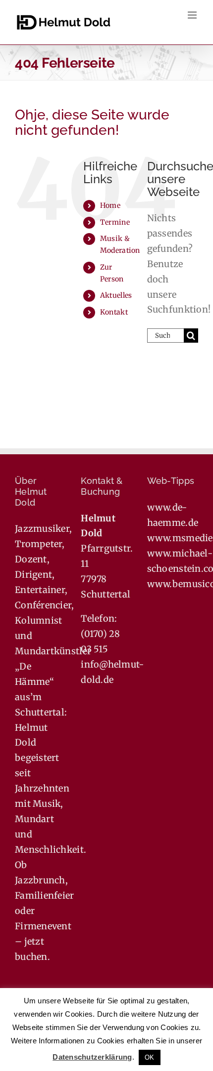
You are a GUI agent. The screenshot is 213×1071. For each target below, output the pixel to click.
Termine (115, 222)
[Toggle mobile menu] (193, 15)
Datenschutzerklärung (92, 1057)
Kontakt (114, 312)
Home (110, 205)
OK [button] (150, 1057)
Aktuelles (116, 295)
